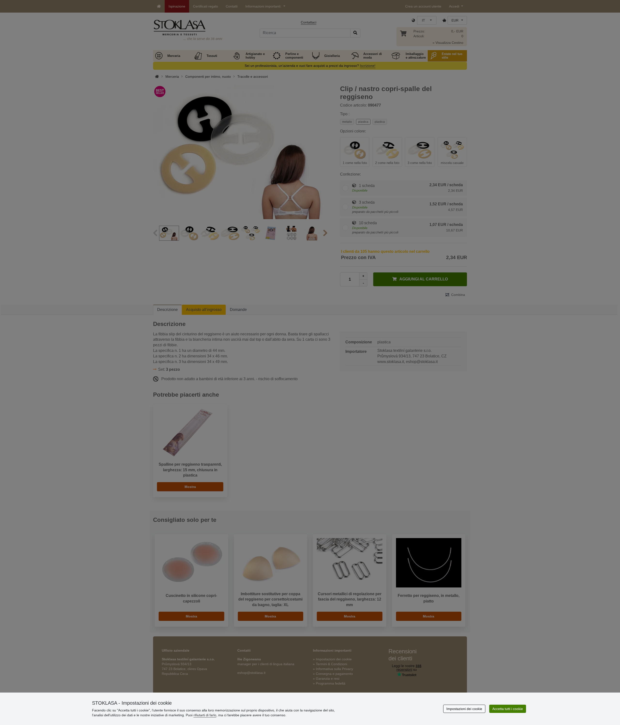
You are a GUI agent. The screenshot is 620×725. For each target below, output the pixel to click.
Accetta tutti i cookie (507, 709)
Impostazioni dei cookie (464, 709)
